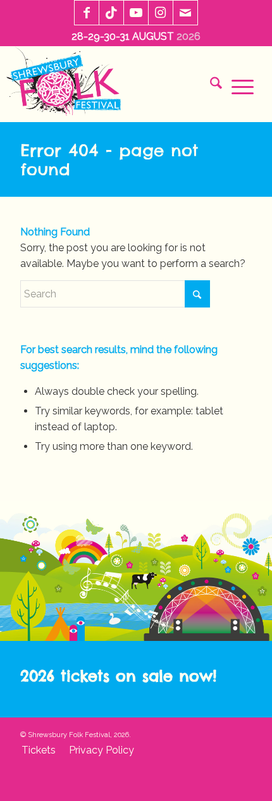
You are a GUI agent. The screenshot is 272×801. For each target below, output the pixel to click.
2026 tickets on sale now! (118, 675)
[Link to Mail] (185, 13)
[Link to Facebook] (87, 13)
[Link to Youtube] (136, 13)
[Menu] (238, 85)
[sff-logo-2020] (67, 84)
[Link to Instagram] (161, 13)
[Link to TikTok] (111, 13)
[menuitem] (211, 85)
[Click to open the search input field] (211, 85)
